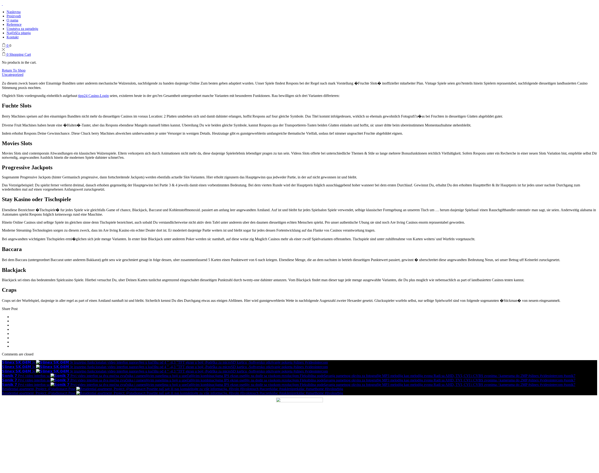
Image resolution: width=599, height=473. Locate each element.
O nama (12, 20)
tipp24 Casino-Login (93, 96)
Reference (14, 24)
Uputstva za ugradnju (22, 29)
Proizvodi (14, 16)
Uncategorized (12, 75)
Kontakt (12, 37)
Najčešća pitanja (19, 33)
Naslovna (14, 12)
